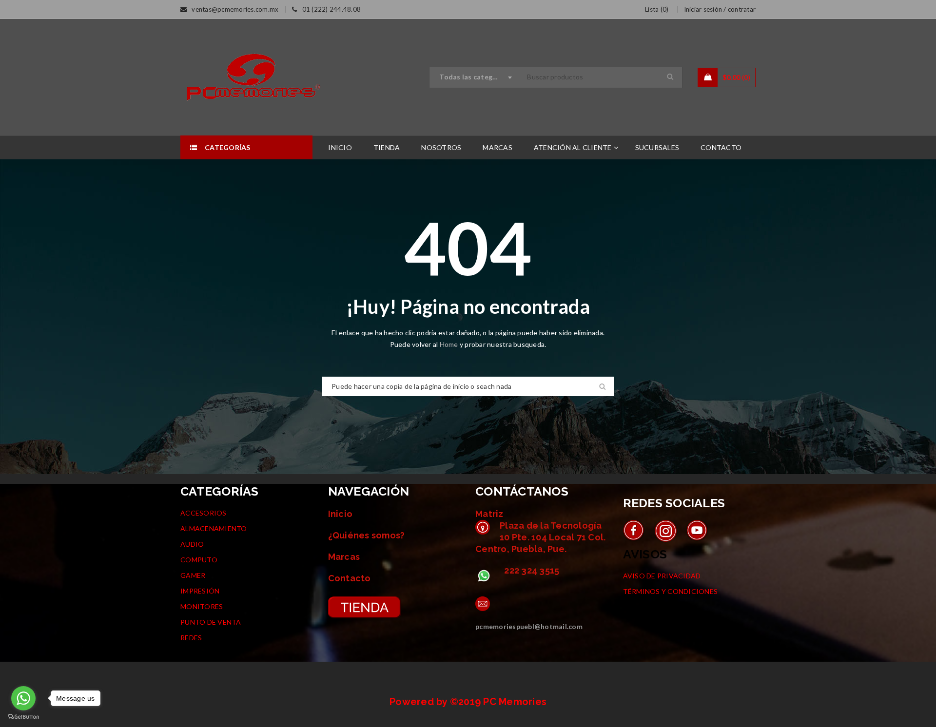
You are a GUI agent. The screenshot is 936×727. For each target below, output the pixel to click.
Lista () (656, 9)
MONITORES (201, 606)
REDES (191, 637)
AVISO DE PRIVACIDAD (662, 576)
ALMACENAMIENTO (213, 528)
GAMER (192, 575)
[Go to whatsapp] (23, 698)
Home (450, 344)
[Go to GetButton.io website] (23, 717)
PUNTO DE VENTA (210, 622)
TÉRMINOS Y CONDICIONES (670, 591)
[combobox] (473, 77)
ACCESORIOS (203, 513)
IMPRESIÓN (199, 591)
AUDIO (192, 544)
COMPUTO (198, 559)
